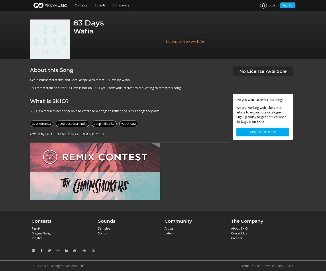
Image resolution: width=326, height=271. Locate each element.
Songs (102, 233)
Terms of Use (250, 265)
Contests (81, 5)
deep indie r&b (104, 123)
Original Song (41, 233)
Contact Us (239, 233)
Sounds (100, 5)
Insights (37, 238)
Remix (35, 228)
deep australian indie (72, 123)
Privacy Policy (273, 265)
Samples (104, 228)
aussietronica (41, 123)
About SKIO (239, 228)
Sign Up (287, 5)
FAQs (290, 265)
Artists (169, 228)
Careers (236, 238)
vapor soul (128, 123)
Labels (169, 233)
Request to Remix (263, 132)
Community (120, 5)
